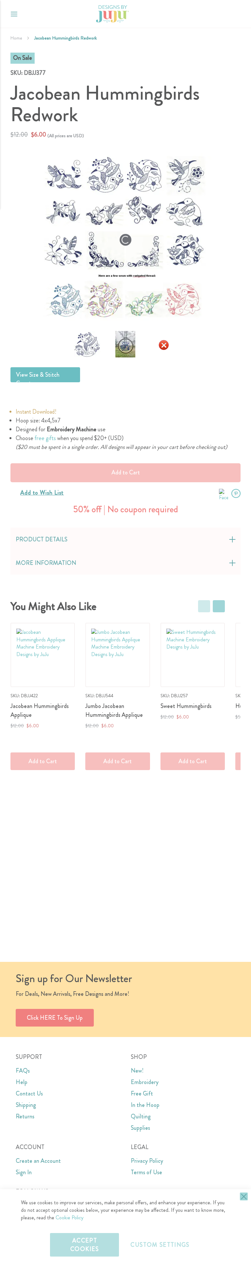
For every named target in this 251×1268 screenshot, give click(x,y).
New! (137, 1070)
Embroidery (145, 1082)
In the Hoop (145, 1105)
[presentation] (219, 606)
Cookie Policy (69, 1217)
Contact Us (29, 1093)
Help (21, 1082)
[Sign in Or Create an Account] (222, 14)
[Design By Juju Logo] (112, 14)
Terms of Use (146, 1172)
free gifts (45, 438)
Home (16, 38)
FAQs (23, 1070)
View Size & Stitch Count (37, 376)
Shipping (26, 1105)
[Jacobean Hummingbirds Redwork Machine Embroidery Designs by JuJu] (87, 345)
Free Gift (142, 1093)
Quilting (141, 1116)
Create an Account (38, 1161)
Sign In (24, 1172)
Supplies (140, 1128)
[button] (235, 14)
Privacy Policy (147, 1161)
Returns (25, 1116)
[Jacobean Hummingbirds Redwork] (125, 345)
